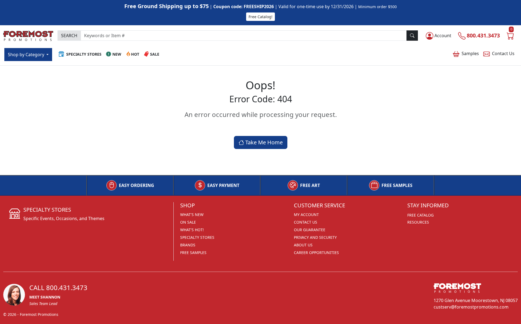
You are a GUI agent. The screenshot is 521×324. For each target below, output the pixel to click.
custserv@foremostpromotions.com (471, 307)
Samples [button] (470, 53)
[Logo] (28, 35)
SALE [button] (154, 54)
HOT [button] (135, 54)
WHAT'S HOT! (192, 229)
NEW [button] (116, 54)
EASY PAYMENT (223, 185)
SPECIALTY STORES (197, 237)
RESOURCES (418, 222)
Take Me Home (263, 142)
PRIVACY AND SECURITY (315, 237)
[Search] (412, 35)
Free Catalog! (260, 16)
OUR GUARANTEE (309, 229)
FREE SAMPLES (397, 185)
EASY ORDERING (136, 185)
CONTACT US (305, 222)
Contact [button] (503, 53)
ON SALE (188, 222)
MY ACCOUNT (306, 214)
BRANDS (187, 244)
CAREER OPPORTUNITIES (316, 252)
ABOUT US (303, 244)
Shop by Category (26, 55)
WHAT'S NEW (192, 214)
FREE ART (310, 185)
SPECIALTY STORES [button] (83, 54)
